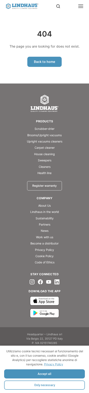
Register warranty (44, 185)
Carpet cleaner (45, 147)
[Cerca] (58, 6)
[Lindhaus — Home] (22, 6)
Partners (44, 224)
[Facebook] (40, 281)
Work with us (44, 237)
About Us (44, 205)
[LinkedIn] (56, 281)
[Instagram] (32, 281)
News (44, 230)
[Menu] (81, 6)
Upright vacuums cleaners (44, 141)
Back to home (44, 62)
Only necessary (44, 385)
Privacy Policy (53, 364)
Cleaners (45, 166)
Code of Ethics (44, 262)
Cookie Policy (44, 256)
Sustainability (45, 218)
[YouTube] (48, 281)
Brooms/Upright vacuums (44, 135)
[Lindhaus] (44, 104)
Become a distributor (44, 243)
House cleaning (44, 154)
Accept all (44, 374)
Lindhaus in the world (44, 212)
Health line (44, 173)
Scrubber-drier (44, 128)
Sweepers (44, 160)
